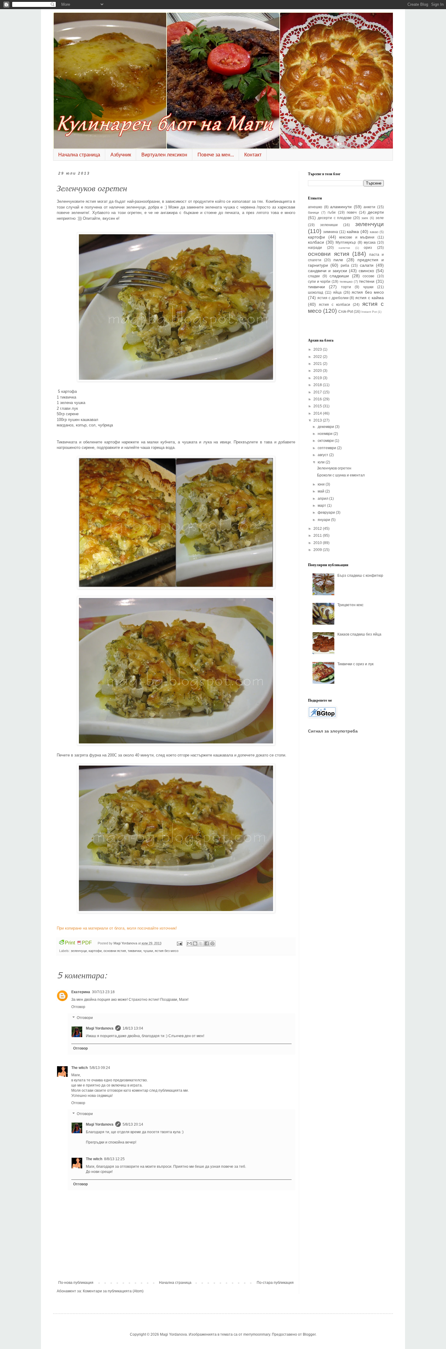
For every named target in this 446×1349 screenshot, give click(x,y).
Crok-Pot (345, 311)
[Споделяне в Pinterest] (212, 943)
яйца (337, 292)
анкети (369, 207)
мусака (370, 242)
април (323, 498)
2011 (318, 535)
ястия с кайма (369, 297)
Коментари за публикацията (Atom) (113, 1291)
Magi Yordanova (99, 1028)
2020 (318, 371)
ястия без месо (166, 951)
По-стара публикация (275, 1283)
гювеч (351, 212)
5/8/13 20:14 (133, 1124)
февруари (327, 512)
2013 (318, 420)
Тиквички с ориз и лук (355, 664)
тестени (366, 281)
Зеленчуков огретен (334, 468)
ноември (325, 434)
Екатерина (80, 992)
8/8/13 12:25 (114, 1159)
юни (322, 484)
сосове (368, 276)
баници (313, 212)
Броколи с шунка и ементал (341, 475)
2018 (318, 385)
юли (322, 462)
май (321, 491)
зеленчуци (79, 951)
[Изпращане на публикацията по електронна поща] (179, 943)
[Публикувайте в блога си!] (195, 943)
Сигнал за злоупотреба (333, 731)
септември (327, 448)
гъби (332, 212)
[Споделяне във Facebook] (207, 943)
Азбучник (120, 154)
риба (345, 265)
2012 (318, 528)
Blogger (309, 1334)
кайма (353, 231)
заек (364, 218)
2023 (318, 349)
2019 (318, 378)
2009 (318, 550)
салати (366, 265)
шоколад (315, 292)
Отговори (85, 1018)
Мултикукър (346, 242)
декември (326, 427)
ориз (368, 247)
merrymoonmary (256, 1334)
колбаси (316, 242)
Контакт (253, 154)
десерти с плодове (335, 218)
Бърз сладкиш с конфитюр (360, 575)
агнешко (315, 207)
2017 (318, 392)
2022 (318, 357)
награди (315, 247)
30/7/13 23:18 (103, 992)
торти (346, 287)
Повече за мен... (216, 154)
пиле (338, 259)
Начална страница (79, 154)
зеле (380, 218)
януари (324, 520)
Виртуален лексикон (164, 154)
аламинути (341, 206)
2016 (318, 399)
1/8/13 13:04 (133, 1028)
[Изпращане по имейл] (189, 943)
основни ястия (114, 951)
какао (374, 232)
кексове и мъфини (356, 237)
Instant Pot (369, 311)
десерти (376, 212)
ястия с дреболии (333, 298)
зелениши (329, 225)
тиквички (134, 951)
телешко (346, 281)
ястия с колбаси (334, 304)
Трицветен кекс (350, 605)
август (323, 455)
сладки (314, 276)
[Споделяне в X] (201, 943)
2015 (318, 406)
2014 (318, 413)
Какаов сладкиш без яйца (359, 634)
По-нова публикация (75, 1283)
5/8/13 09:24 (100, 1068)
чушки (148, 951)
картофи (95, 951)
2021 (318, 364)
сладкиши (339, 275)
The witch (79, 1068)
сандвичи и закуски (327, 270)
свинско (366, 270)
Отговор (78, 1007)
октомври (326, 441)
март (322, 505)
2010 (318, 543)
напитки (344, 247)
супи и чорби (319, 281)
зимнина (330, 232)
